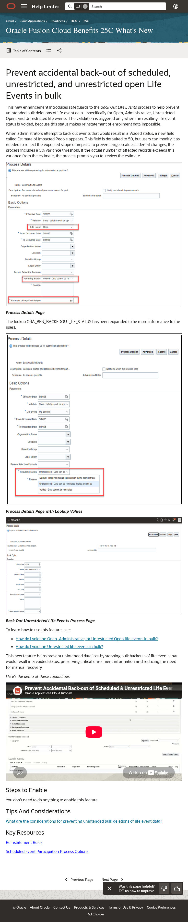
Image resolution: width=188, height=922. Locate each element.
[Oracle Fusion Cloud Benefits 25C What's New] (48, 50)
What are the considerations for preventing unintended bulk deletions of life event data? (84, 821)
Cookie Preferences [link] (161, 907)
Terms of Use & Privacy (125, 907)
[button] (24, 6)
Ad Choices (96, 914)
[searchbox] (128, 7)
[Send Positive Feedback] (176, 888)
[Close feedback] (109, 888)
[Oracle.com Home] (11, 6)
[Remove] (85, 6)
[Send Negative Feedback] (164, 888)
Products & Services (89, 907)
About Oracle (39, 907)
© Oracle (19, 907)
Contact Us (61, 907)
